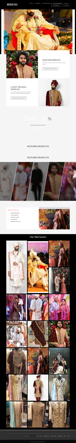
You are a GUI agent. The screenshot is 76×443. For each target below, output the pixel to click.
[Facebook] (32, 436)
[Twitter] (35, 436)
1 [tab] (54, 227)
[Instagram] (30, 436)
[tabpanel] (54, 219)
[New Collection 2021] (38, 267)
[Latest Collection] (16, 414)
